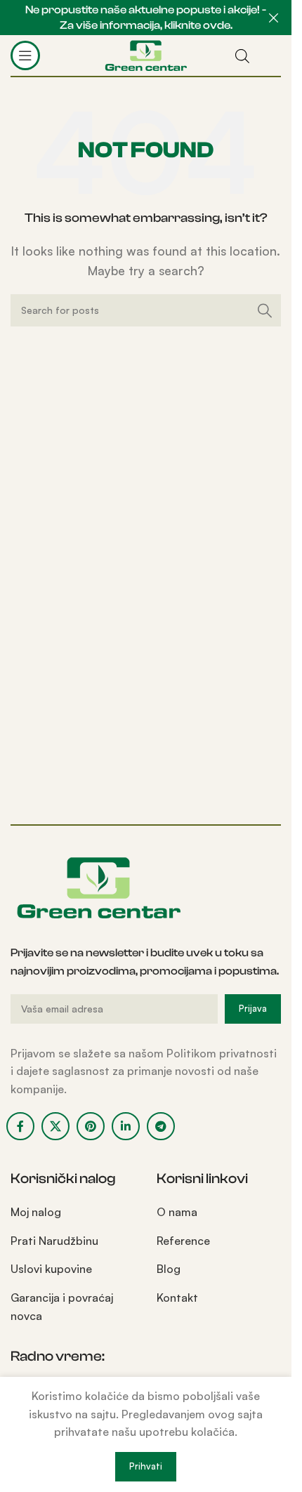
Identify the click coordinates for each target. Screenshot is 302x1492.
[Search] (265, 310)
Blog (168, 1269)
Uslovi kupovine (51, 1269)
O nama (177, 1212)
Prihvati (145, 1466)
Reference (183, 1241)
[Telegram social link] (161, 1126)
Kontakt (177, 1297)
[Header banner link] (145, 17)
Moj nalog (36, 1212)
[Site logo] (146, 54)
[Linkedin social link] (126, 1126)
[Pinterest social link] (91, 1126)
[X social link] (55, 1126)
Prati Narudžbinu (54, 1241)
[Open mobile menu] (25, 55)
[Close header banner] (273, 17)
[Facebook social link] (20, 1126)
